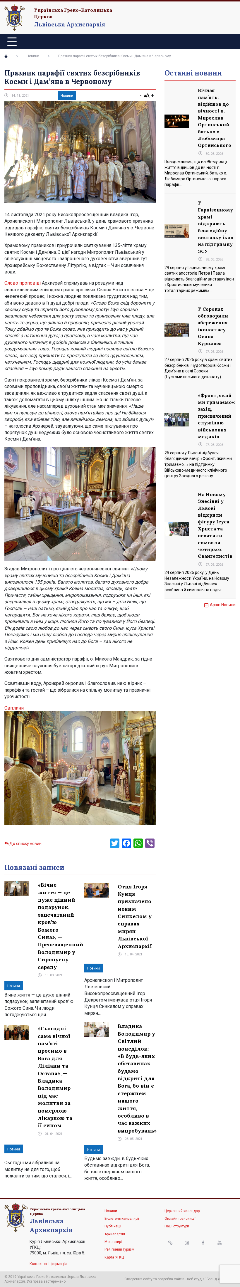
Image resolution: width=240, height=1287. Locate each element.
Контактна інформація (48, 1264)
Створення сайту (138, 1279)
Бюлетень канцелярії (121, 1219)
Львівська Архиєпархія (69, 24)
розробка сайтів (171, 1279)
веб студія (196, 1279)
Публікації (112, 1226)
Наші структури (176, 1226)
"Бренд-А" (213, 1279)
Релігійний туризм (119, 1249)
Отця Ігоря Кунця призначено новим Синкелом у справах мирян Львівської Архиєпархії (135, 916)
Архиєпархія (114, 1234)
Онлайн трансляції (180, 1219)
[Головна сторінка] (6, 56)
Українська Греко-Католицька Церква (73, 13)
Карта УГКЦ (114, 1257)
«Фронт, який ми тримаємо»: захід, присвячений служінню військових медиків (216, 415)
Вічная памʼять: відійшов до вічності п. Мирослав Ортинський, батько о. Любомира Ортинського (214, 117)
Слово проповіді (22, 283)
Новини (33, 56)
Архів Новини (223, 604)
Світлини (14, 708)
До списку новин (25, 843)
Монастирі (113, 1242)
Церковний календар (182, 1211)
